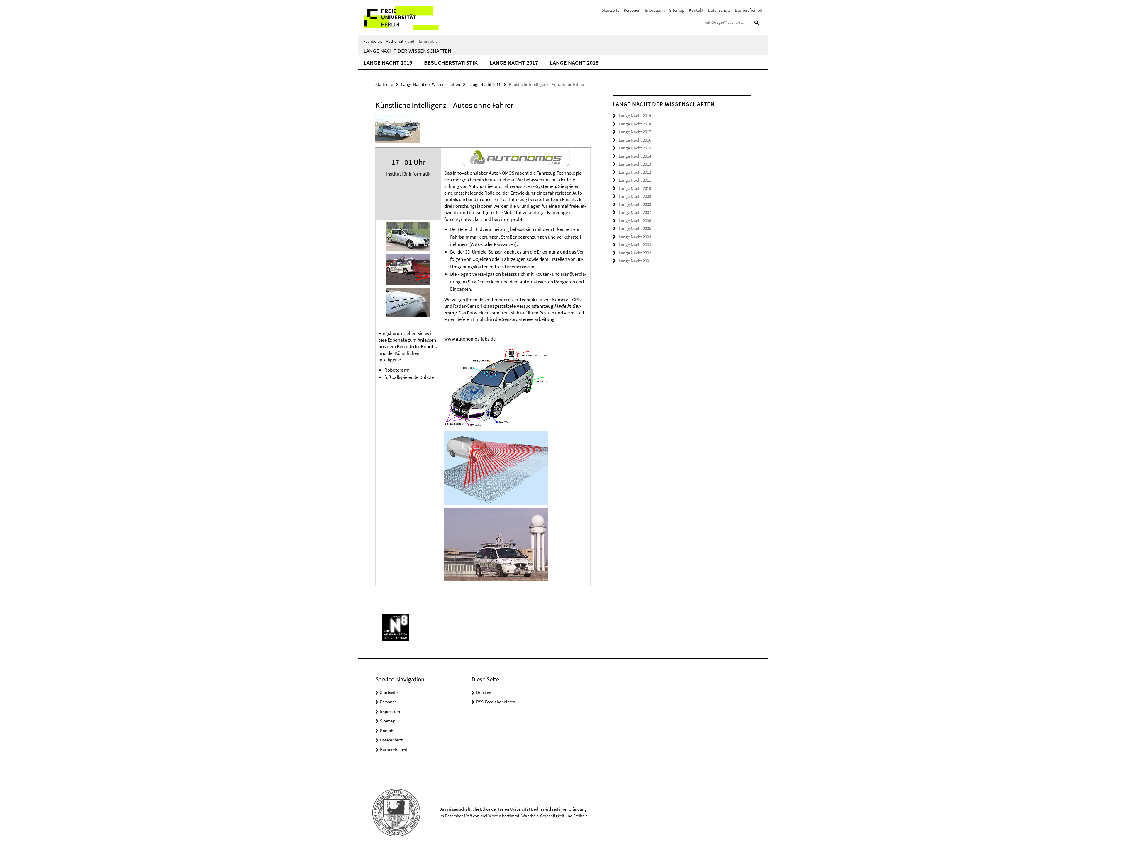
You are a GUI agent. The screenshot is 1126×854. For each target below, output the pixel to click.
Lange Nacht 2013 (635, 164)
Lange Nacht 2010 (635, 188)
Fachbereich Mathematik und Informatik (400, 41)
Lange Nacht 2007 (635, 212)
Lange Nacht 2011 (484, 84)
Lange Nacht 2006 (635, 220)
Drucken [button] (483, 692)
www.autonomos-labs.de (470, 339)
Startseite (610, 10)
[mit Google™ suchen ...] (756, 22)
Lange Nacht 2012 (635, 172)
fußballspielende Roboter (410, 377)
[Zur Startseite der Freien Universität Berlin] (407, 18)
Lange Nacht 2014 (635, 156)
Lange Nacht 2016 (635, 140)
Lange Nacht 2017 (513, 62)
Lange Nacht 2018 (574, 62)
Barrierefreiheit (748, 10)
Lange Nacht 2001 (635, 260)
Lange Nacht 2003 (635, 244)
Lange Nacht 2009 (635, 196)
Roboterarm (397, 370)
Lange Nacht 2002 (635, 253)
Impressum (655, 10)
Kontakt (696, 10)
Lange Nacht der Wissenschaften (407, 50)
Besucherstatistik (451, 62)
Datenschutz (719, 10)
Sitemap (676, 10)
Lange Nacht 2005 (635, 228)
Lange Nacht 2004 (635, 236)
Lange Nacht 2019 (388, 62)
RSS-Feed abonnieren (495, 702)
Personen (632, 10)
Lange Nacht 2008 (635, 204)
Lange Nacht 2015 (635, 148)
